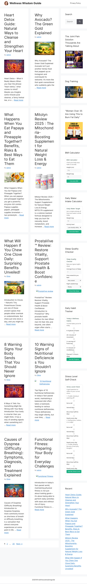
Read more (18, 100)
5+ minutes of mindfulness (71, 349)
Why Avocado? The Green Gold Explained (44, 24)
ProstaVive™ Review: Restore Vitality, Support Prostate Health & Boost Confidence (44, 261)
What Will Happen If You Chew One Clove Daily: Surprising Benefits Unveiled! (13, 256)
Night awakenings (72, 284)
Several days (70, 432)
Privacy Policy (75, 3)
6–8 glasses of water (73, 331)
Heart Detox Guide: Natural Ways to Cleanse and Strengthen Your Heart (14, 33)
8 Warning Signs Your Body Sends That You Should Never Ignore (13, 360)
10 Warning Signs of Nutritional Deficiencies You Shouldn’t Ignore (44, 357)
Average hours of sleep (74, 269)
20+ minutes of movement (71, 336)
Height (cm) (70, 167)
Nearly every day (72, 418)
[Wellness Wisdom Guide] (6, 3)
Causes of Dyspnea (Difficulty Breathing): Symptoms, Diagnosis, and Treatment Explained (14, 457)
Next (19, 544)
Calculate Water (74, 231)
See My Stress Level (74, 471)
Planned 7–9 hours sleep (72, 355)
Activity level (70, 224)
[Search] (80, 21)
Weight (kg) (70, 174)
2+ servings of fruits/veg (71, 342)
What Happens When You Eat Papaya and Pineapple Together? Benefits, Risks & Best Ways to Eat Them (14, 139)
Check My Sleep (74, 291)
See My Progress (74, 359)
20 (13, 544)
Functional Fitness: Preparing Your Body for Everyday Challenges (44, 452)
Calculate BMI (74, 181)
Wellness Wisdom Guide (25, 3)
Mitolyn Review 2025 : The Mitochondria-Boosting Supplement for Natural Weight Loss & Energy (44, 139)
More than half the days (72, 413)
